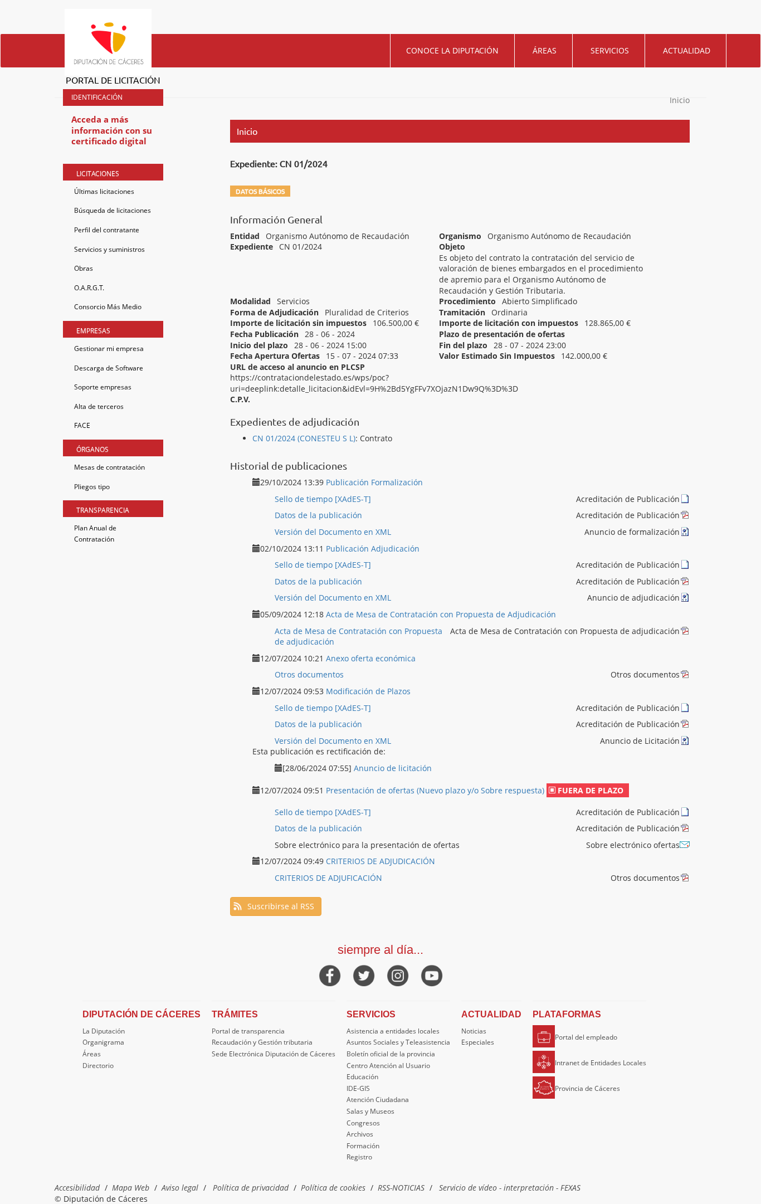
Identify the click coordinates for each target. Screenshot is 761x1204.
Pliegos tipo (92, 486)
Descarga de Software (108, 368)
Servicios (610, 50)
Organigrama (103, 1042)
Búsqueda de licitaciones (112, 210)
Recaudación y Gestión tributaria (262, 1042)
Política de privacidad (251, 1187)
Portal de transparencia (248, 1031)
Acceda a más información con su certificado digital (111, 130)
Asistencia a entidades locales (393, 1031)
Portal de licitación (113, 79)
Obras (83, 268)
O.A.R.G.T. (89, 288)
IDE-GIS (358, 1088)
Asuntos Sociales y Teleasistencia (398, 1042)
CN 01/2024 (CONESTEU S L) (303, 438)
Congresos (363, 1123)
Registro (359, 1157)
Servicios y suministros (109, 249)
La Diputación (103, 1031)
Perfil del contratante (106, 230)
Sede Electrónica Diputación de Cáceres (273, 1054)
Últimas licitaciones (104, 191)
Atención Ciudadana (378, 1099)
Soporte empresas (102, 387)
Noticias (473, 1031)
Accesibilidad (77, 1187)
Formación (363, 1146)
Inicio (680, 100)
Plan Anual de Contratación (95, 533)
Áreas (545, 50)
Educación (362, 1076)
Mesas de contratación (109, 467)
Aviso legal (180, 1187)
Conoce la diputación (452, 50)
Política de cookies (333, 1187)
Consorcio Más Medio (108, 306)
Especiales (477, 1042)
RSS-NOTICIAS (401, 1187)
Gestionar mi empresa (109, 348)
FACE (82, 425)
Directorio (98, 1065)
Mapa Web (130, 1187)
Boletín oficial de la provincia (391, 1054)
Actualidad (686, 50)
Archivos (360, 1134)
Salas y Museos (370, 1111)
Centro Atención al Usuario (388, 1065)
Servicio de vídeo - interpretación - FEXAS (509, 1187)
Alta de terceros (99, 406)
